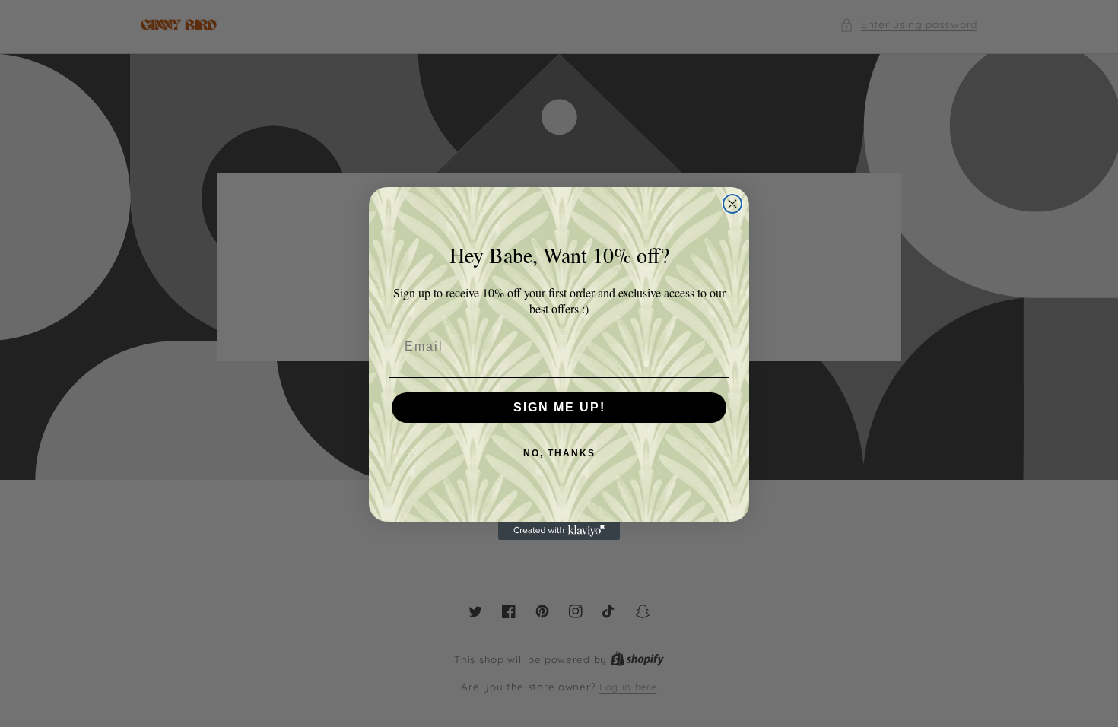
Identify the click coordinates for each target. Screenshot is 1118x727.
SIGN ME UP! (559, 407)
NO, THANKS (559, 453)
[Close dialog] (732, 204)
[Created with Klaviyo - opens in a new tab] (559, 531)
